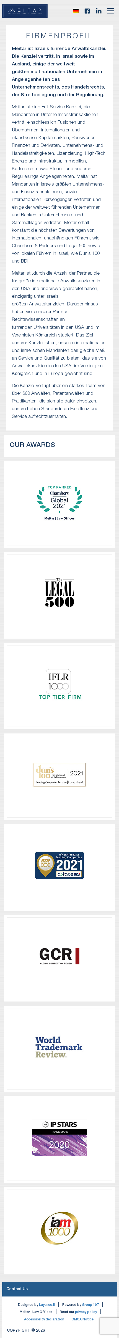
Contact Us (17, 1289)
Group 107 (90, 1304)
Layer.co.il (47, 1304)
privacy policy (86, 1312)
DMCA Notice (83, 1319)
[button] (76, 11)
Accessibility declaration (44, 1319)
